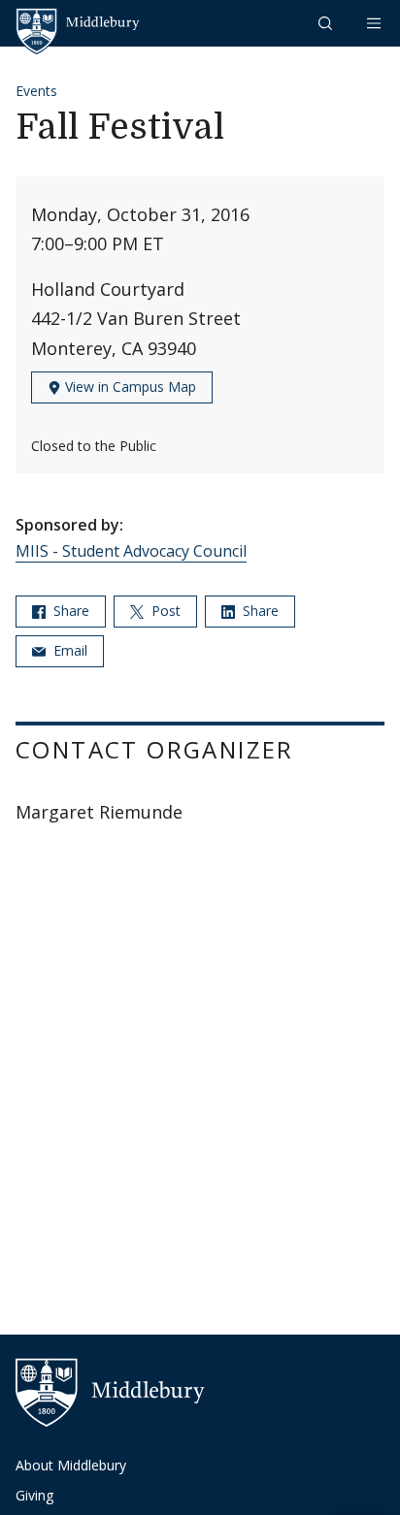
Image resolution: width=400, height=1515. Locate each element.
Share (69, 610)
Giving (34, 1495)
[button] (327, 23)
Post (164, 610)
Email (68, 650)
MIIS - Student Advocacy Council (131, 551)
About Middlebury (71, 1465)
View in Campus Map (128, 386)
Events (36, 90)
